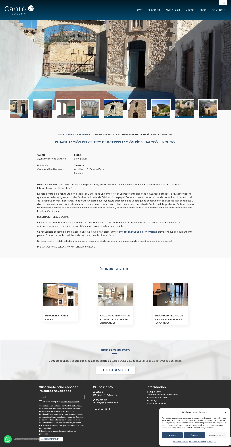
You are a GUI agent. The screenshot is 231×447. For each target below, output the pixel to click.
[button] (225, 412)
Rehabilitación (85, 134)
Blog (203, 10)
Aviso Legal (211, 442)
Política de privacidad (197, 442)
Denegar (194, 435)
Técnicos (79, 165)
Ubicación (42, 165)
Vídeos (190, 10)
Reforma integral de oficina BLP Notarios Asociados (169, 319)
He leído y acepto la (61, 402)
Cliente (41, 154)
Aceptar (172, 435)
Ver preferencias (217, 435)
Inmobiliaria (172, 10)
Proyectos (71, 134)
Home (139, 10)
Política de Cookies (180, 442)
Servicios (154, 10)
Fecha (77, 154)
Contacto (218, 10)
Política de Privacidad (157, 397)
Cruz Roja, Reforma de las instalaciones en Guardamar (115, 319)
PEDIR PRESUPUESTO (114, 370)
